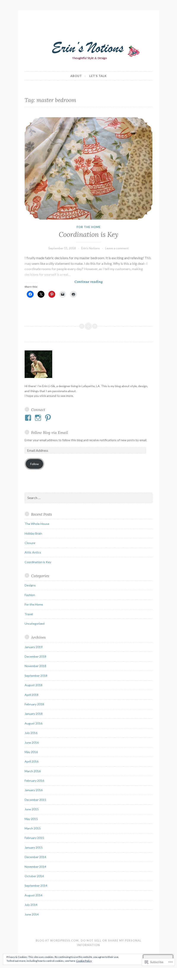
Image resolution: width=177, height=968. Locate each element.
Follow (34, 464)
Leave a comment (117, 248)
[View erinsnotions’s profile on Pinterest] (48, 417)
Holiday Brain (33, 533)
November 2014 (35, 866)
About (76, 76)
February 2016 (34, 780)
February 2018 (34, 704)
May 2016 (31, 752)
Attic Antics (33, 552)
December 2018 (35, 656)
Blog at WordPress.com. (57, 940)
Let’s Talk (98, 76)
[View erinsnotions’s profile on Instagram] (39, 417)
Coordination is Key (88, 234)
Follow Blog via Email (49, 432)
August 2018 (33, 685)
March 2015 (33, 828)
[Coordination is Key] (88, 168)
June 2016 (32, 742)
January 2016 (34, 790)
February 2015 (34, 838)
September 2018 (36, 675)
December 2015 (35, 800)
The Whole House (37, 524)
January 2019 (34, 647)
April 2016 (31, 761)
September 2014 (36, 885)
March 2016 (33, 771)
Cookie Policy (84, 960)
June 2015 (32, 809)
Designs (30, 585)
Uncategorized (34, 623)
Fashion (30, 595)
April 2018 (31, 695)
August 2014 (33, 895)
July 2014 (31, 904)
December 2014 (35, 857)
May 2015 (31, 819)
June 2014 (32, 914)
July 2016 (31, 733)
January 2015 (34, 847)
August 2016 (33, 723)
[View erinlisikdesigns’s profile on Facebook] (29, 417)
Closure (30, 543)
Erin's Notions (90, 248)
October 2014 (34, 876)
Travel (29, 614)
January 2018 (34, 713)
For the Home (89, 227)
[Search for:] (88, 498)
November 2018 (35, 666)
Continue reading (64, 281)
